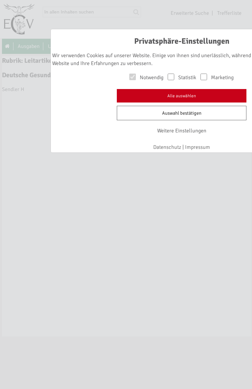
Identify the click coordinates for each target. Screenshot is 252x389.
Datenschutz (167, 147)
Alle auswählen (181, 96)
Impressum (197, 147)
